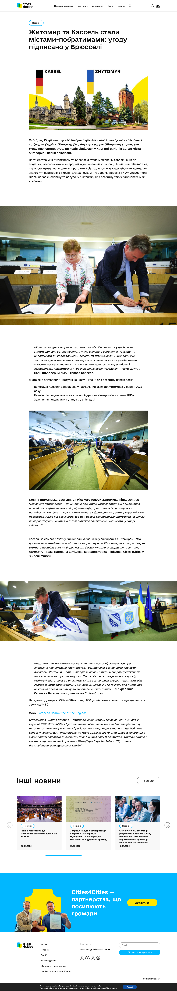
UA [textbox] (158, 5)
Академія (97, 6)
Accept (130, 987)
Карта (44, 944)
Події (110, 6)
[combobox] (159, 6)
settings (113, 988)
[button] (167, 825)
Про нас (81, 6)
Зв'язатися (142, 902)
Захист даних (48, 960)
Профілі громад (63, 6)
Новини (121, 6)
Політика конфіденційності (56, 971)
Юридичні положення (53, 966)
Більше (149, 780)
